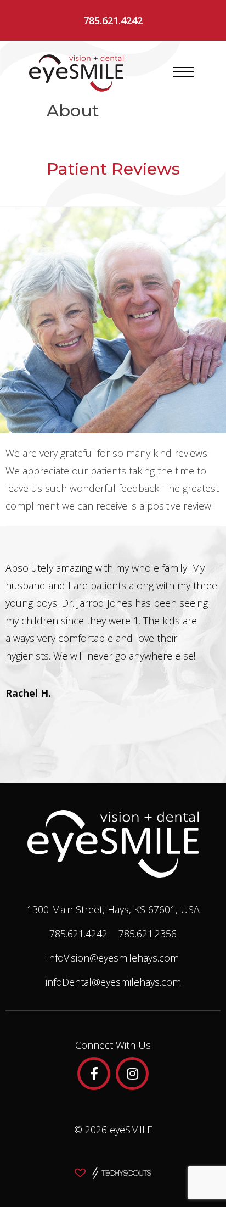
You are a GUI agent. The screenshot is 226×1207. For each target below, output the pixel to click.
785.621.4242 (113, 20)
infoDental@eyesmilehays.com (113, 981)
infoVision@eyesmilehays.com (113, 957)
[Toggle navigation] (184, 72)
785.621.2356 (147, 933)
